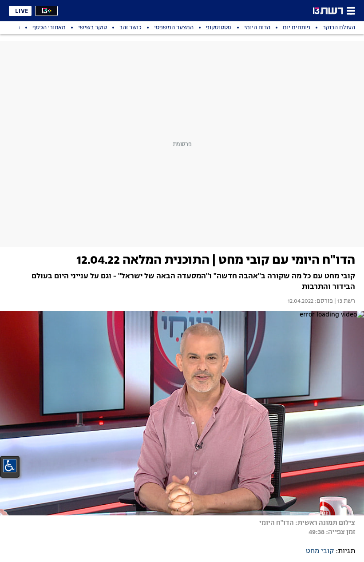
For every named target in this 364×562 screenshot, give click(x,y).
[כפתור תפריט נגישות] (9, 465)
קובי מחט (320, 551)
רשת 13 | (344, 301)
